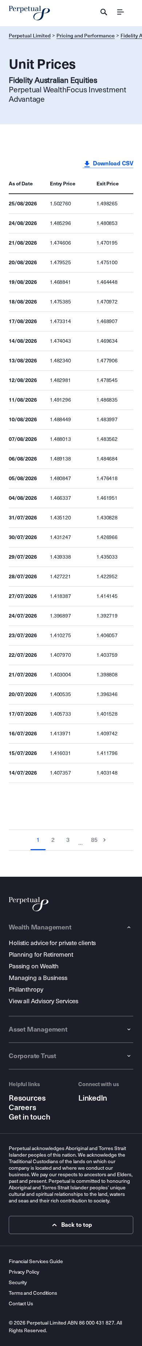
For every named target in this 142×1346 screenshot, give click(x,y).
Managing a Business (38, 978)
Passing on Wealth (34, 966)
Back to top (76, 1224)
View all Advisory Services (43, 1001)
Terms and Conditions (33, 1293)
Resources (27, 1098)
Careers (22, 1107)
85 (94, 839)
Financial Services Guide (36, 1261)
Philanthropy (26, 989)
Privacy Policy (24, 1272)
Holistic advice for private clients (52, 943)
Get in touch (29, 1117)
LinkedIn (92, 1098)
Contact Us (21, 1304)
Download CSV (112, 163)
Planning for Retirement (41, 955)
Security (18, 1282)
